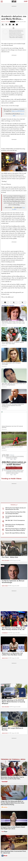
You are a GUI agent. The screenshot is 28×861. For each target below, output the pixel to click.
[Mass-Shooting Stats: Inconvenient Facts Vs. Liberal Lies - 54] (14, 842)
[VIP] (25, 1)
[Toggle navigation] (2, 1)
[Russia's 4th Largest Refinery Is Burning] (14, 719)
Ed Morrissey (5, 632)
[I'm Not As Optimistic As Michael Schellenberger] (14, 571)
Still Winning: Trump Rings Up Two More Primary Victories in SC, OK (14, 628)
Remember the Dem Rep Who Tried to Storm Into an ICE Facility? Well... (12, 778)
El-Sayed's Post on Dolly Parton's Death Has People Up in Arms (13, 828)
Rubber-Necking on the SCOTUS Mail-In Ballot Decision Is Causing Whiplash (13, 701)
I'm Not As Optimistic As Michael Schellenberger (13, 581)
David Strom (5, 21)
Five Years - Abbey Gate (10, 557)
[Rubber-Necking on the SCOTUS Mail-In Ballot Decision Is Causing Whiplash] (14, 691)
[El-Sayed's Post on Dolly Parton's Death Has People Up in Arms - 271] (14, 818)
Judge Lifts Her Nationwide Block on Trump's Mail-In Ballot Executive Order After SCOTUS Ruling (12, 803)
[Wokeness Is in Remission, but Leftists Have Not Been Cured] (14, 644)
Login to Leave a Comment (14, 468)
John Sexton (4, 658)
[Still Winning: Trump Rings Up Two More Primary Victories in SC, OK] (14, 618)
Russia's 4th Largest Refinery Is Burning (15, 533)
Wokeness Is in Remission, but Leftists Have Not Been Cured (12, 654)
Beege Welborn (5, 560)
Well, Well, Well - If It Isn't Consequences (15, 520)
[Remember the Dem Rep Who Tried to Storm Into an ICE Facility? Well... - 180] (14, 768)
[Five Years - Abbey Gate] (14, 548)
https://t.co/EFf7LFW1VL (18, 111)
